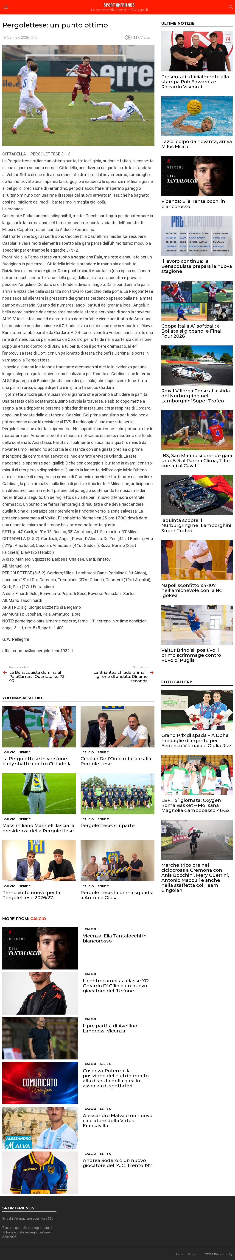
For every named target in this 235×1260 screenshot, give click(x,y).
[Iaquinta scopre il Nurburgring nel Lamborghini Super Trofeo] (197, 495)
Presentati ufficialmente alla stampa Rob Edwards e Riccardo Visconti (195, 82)
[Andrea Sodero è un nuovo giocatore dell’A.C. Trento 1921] (40, 1172)
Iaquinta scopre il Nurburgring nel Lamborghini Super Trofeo (196, 525)
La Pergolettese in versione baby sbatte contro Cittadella (37, 761)
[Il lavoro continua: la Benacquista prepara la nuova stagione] (197, 236)
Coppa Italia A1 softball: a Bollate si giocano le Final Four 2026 (191, 331)
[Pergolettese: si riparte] (117, 794)
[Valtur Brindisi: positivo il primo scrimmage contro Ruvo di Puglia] (197, 625)
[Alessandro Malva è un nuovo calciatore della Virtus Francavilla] (40, 1128)
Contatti (193, 1254)
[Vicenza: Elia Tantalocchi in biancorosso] (40, 948)
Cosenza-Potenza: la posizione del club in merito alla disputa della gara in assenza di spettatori (116, 1078)
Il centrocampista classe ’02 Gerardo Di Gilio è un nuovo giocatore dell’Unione (116, 986)
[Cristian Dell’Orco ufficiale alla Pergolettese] (117, 726)
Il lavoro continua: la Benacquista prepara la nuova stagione (196, 266)
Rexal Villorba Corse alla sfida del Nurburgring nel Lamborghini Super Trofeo (195, 396)
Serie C (25, 752)
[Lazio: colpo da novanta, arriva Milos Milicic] (197, 116)
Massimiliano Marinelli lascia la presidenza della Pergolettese (38, 828)
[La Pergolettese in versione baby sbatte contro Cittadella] (39, 726)
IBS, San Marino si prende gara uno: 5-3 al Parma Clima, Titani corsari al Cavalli (197, 460)
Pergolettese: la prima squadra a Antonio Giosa (117, 895)
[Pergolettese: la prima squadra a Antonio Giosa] (117, 861)
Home (179, 1254)
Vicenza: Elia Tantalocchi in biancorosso (115, 938)
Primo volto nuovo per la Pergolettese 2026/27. (31, 895)
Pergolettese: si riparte (108, 825)
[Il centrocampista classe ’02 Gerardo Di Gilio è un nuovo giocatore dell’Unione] (40, 993)
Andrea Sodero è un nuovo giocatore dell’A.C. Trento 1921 (118, 1163)
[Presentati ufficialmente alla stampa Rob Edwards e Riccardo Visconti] (197, 51)
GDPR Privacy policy (219, 1254)
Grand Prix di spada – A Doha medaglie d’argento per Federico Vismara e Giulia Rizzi (197, 740)
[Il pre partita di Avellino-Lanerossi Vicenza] (40, 1038)
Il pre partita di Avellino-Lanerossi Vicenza (111, 1028)
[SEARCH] (231, 7)
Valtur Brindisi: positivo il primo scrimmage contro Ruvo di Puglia (191, 655)
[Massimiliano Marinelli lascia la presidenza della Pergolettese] (39, 794)
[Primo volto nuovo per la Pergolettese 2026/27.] (39, 861)
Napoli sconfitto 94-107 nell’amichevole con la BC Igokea (191, 590)
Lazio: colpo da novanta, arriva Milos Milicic (196, 144)
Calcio (10, 752)
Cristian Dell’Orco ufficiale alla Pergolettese (116, 761)
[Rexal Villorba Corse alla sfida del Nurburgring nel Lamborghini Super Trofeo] (197, 365)
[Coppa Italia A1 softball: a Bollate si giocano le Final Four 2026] (197, 301)
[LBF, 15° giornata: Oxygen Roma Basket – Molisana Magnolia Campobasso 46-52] (197, 775)
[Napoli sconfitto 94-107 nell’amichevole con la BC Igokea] (197, 560)
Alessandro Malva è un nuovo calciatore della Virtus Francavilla (117, 1120)
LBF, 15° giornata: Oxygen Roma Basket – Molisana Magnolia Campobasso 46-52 (195, 805)
